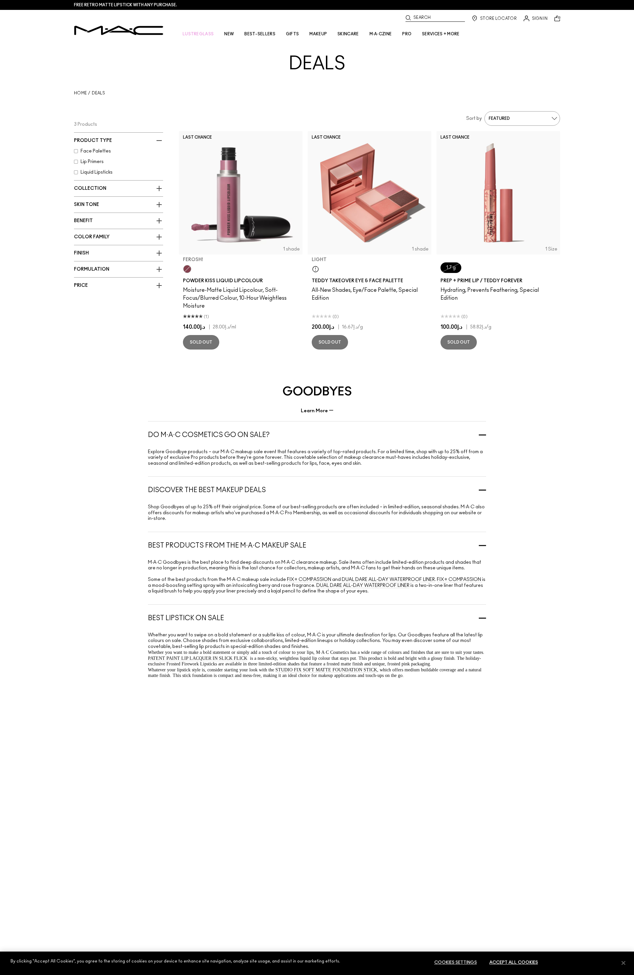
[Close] (623, 963)
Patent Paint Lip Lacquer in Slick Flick (197, 658)
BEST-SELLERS (259, 34)
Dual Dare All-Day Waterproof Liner (388, 579)
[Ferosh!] (187, 269)
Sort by (474, 118)
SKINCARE (348, 34)
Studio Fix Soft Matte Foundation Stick (326, 669)
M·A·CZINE (381, 34)
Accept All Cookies (513, 962)
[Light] (315, 269)
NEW (229, 34)
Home (80, 93)
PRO (406, 34)
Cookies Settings (455, 962)
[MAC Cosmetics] (118, 30)
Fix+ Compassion (309, 579)
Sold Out (201, 342)
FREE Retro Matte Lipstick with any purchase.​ (125, 5)
